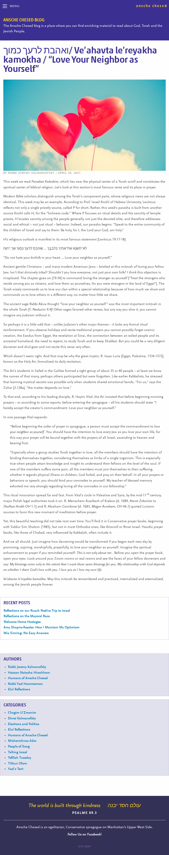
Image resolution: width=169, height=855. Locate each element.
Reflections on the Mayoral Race (27, 616)
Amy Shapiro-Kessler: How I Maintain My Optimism (41, 627)
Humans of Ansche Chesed (28, 678)
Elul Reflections (19, 689)
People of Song (19, 746)
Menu (15, 6)
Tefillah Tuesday (19, 758)
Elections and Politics (23, 724)
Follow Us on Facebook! (84, 834)
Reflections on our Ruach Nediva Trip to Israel (37, 611)
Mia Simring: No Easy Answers (26, 633)
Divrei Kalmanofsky (22, 718)
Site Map (84, 846)
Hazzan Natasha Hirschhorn (29, 673)
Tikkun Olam (17, 763)
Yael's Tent (15, 769)
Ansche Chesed (151, 6)
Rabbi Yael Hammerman (25, 684)
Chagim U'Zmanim (22, 713)
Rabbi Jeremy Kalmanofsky (27, 667)
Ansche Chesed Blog (23, 20)
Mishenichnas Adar (22, 741)
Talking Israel (17, 752)
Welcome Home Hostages (22, 622)
